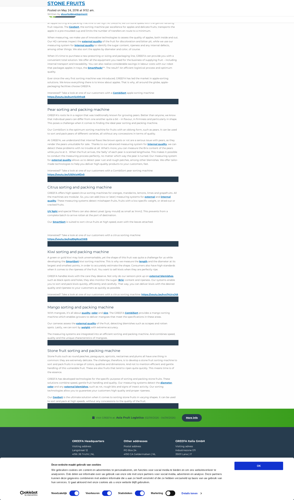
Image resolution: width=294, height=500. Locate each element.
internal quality (84, 45)
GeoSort (74, 26)
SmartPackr (95, 67)
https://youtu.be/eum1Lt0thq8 (66, 96)
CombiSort (119, 92)
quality (86, 312)
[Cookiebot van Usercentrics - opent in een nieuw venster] (29, 493)
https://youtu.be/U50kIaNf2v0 (66, 174)
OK (259, 465)
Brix (121, 280)
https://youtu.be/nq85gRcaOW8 (67, 239)
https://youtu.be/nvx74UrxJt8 (159, 294)
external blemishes (161, 276)
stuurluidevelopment (74, 14)
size (105, 312)
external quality (92, 41)
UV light (52, 211)
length (143, 261)
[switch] (107, 493)
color (95, 312)
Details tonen (189, 493)
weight (85, 327)
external (150, 196)
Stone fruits (66, 3)
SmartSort (59, 221)
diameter (166, 382)
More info (192, 417)
